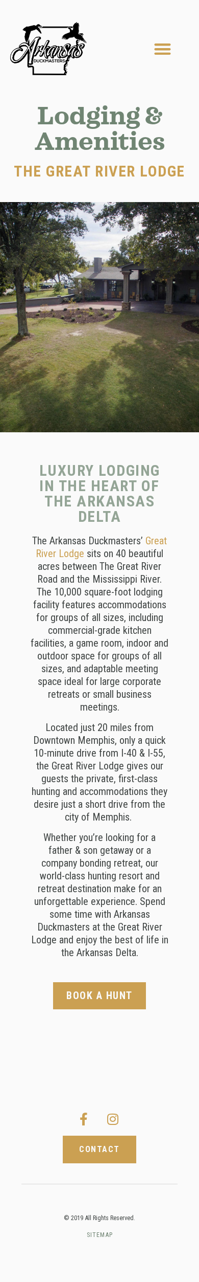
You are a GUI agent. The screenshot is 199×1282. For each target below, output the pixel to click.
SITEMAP (100, 1235)
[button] (163, 48)
